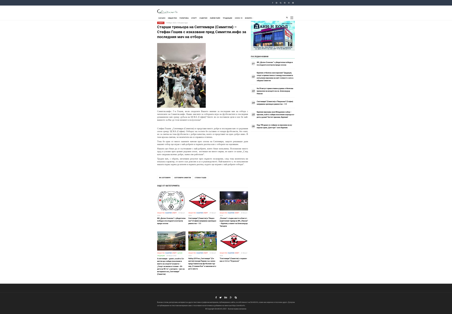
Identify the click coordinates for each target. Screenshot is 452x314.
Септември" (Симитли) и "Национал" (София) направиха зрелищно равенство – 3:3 (275, 103)
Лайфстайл (215, 18)
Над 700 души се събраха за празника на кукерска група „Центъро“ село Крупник (274, 126)
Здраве (179, 253)
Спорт (194, 18)
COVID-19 (238, 18)
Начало (161, 18)
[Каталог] (167, 11)
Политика (184, 18)
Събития (203, 18)
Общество (172, 18)
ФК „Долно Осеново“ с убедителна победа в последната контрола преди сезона (275, 63)
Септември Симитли (182, 178)
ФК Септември (164, 178)
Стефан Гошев (200, 178)
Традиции (227, 18)
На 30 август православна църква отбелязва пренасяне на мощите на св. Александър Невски (275, 91)
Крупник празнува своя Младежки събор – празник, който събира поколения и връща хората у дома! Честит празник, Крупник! (276, 114)
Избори (248, 18)
